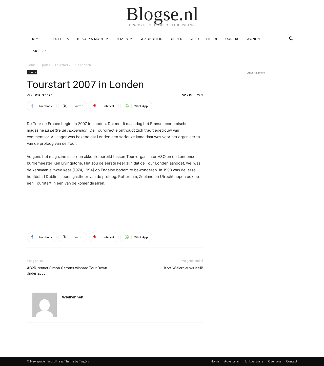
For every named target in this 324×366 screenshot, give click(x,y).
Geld (194, 39)
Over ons (274, 361)
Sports (45, 65)
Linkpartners (254, 361)
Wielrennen (43, 94)
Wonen (253, 39)
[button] (291, 39)
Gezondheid (151, 39)
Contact (291, 361)
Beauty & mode (90, 39)
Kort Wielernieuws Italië (183, 268)
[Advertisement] (115, 200)
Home (35, 39)
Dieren (176, 39)
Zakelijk (38, 51)
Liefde (212, 39)
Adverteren (232, 361)
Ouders (232, 39)
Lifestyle (57, 39)
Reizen (121, 39)
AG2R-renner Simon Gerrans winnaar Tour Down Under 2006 (67, 271)
